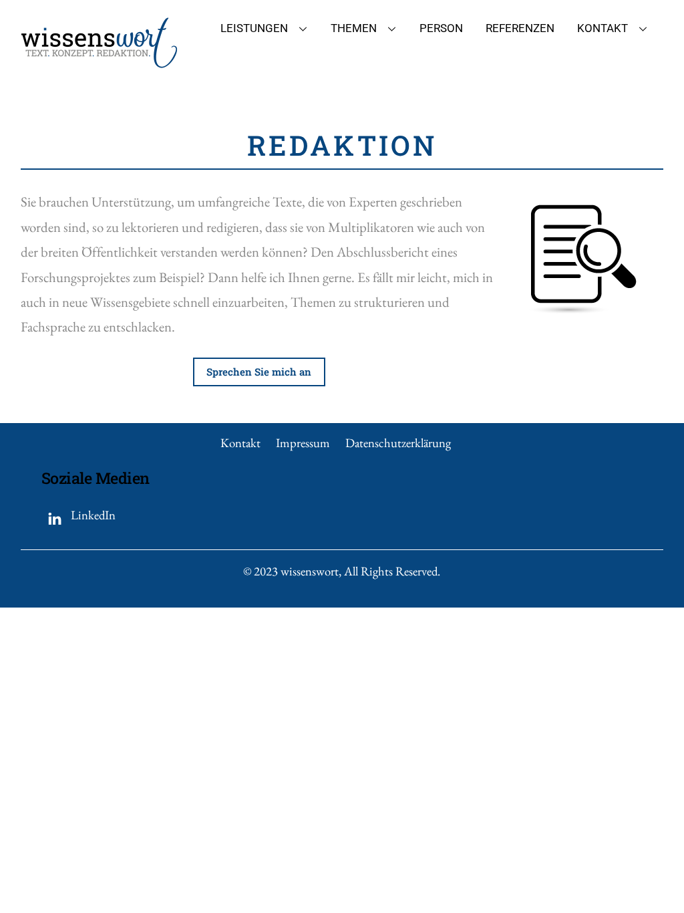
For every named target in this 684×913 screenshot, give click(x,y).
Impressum (303, 442)
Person (441, 28)
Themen (354, 28)
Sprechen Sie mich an (258, 371)
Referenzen (520, 28)
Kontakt (602, 28)
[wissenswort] (99, 62)
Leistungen (254, 28)
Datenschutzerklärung (398, 442)
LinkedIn (92, 515)
